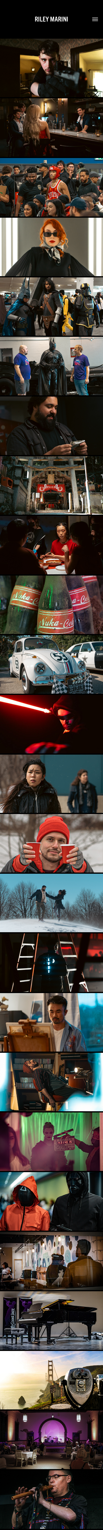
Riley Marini (51, 19)
